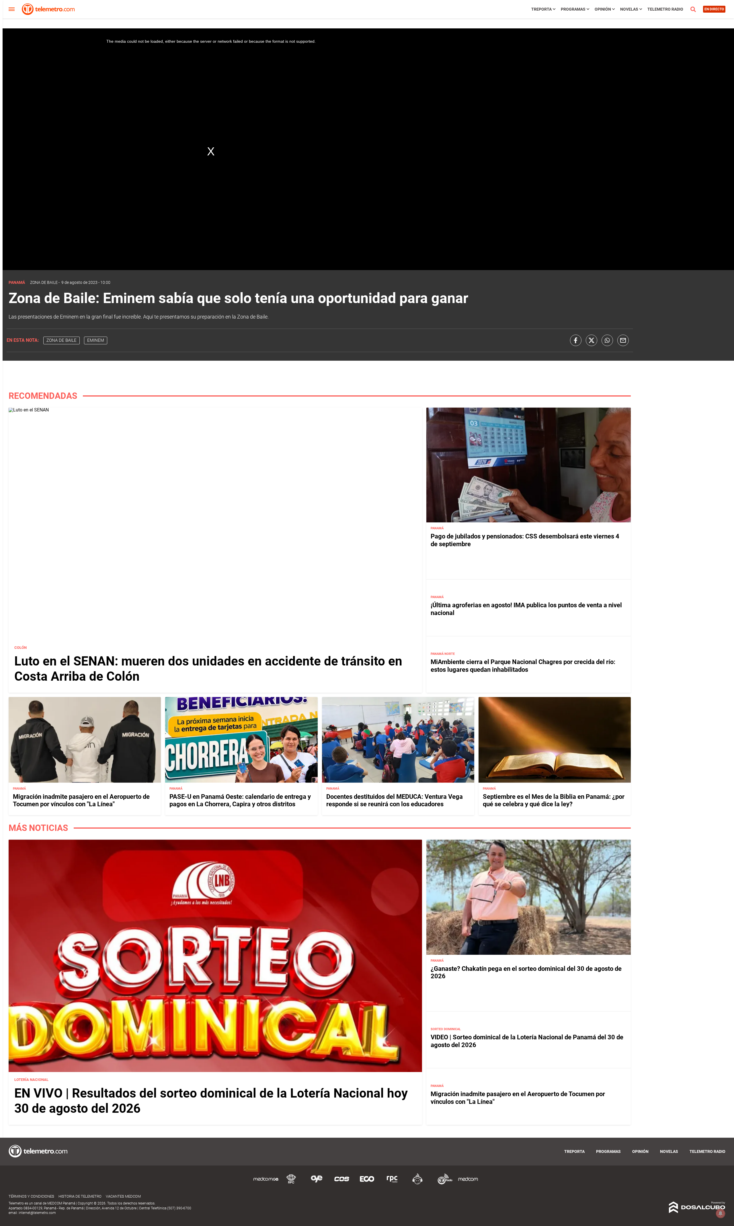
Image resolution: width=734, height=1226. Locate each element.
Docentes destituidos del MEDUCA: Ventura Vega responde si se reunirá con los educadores (394, 800)
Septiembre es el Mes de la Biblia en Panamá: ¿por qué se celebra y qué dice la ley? (553, 800)
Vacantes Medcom (123, 1196)
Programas (573, 9)
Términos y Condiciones (31, 1196)
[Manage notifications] (720, 1213)
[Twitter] (591, 340)
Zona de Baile (44, 282)
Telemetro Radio (665, 9)
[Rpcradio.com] (392, 1183)
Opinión (603, 9)
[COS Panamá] (341, 1183)
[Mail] (623, 340)
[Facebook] (576, 340)
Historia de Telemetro (79, 1196)
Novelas (629, 9)
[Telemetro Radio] (442, 1183)
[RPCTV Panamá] (291, 1183)
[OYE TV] (316, 1183)
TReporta (541, 9)
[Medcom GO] (266, 1183)
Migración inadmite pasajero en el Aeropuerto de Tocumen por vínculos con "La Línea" (81, 800)
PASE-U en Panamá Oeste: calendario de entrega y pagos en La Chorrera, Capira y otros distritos (240, 800)
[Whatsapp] (607, 340)
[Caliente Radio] (417, 1183)
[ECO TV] (367, 1183)
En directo (714, 9)
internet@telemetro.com (37, 1213)
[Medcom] (468, 1183)
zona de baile (61, 340)
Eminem (95, 340)
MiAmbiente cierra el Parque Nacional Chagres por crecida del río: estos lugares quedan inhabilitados (523, 665)
